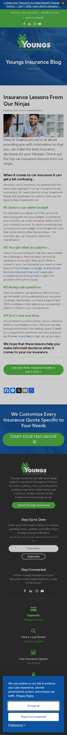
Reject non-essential (33, 716)
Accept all (33, 705)
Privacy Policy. (25, 696)
